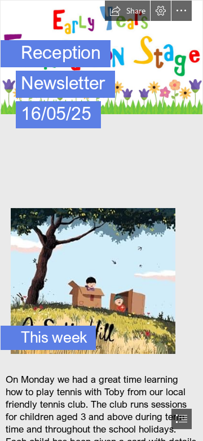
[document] (101, 220)
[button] (127, 11)
